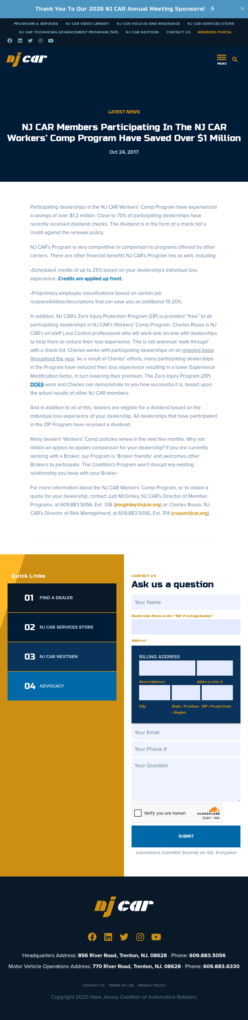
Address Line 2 (209, 682)
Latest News (124, 112)
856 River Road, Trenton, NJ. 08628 (122, 955)
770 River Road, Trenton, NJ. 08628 (137, 966)
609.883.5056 (207, 955)
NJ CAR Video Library (88, 24)
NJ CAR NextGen (142, 32)
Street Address (152, 682)
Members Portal (215, 32)
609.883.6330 (221, 966)
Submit (186, 836)
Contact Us (178, 32)
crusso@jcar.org (190, 513)
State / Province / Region (185, 709)
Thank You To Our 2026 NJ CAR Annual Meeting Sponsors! (121, 8)
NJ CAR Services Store (211, 24)
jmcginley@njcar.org (138, 505)
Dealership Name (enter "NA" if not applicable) (172, 616)
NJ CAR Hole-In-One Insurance (148, 24)
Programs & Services (36, 24)
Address (139, 640)
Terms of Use (121, 985)
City (142, 706)
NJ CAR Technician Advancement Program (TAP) (69, 32)
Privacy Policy (152, 985)
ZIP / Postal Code (216, 706)
